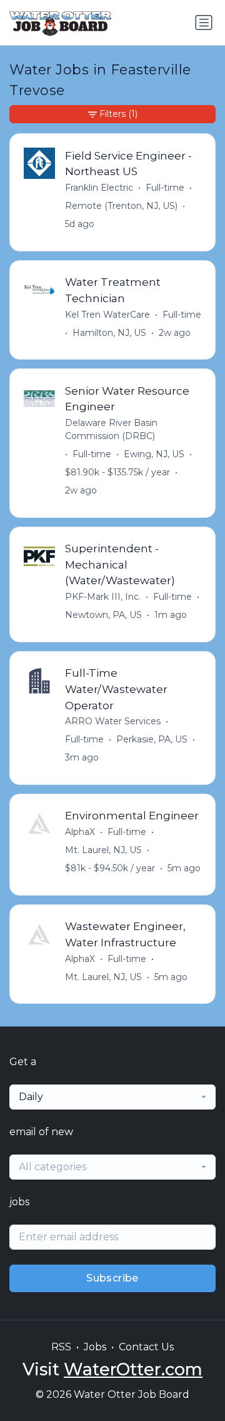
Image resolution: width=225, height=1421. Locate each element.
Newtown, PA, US (103, 614)
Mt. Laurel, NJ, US (103, 850)
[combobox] (112, 1097)
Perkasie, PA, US (152, 739)
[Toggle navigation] (204, 22)
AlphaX (80, 831)
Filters (118, 113)
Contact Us (146, 1347)
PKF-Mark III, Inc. (103, 596)
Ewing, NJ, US (154, 454)
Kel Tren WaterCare (107, 314)
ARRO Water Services (113, 721)
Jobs (95, 1347)
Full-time (165, 187)
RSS (61, 1347)
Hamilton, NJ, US (109, 332)
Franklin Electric (99, 187)
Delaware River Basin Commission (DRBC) (111, 429)
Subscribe (112, 1278)
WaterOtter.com (133, 1369)
